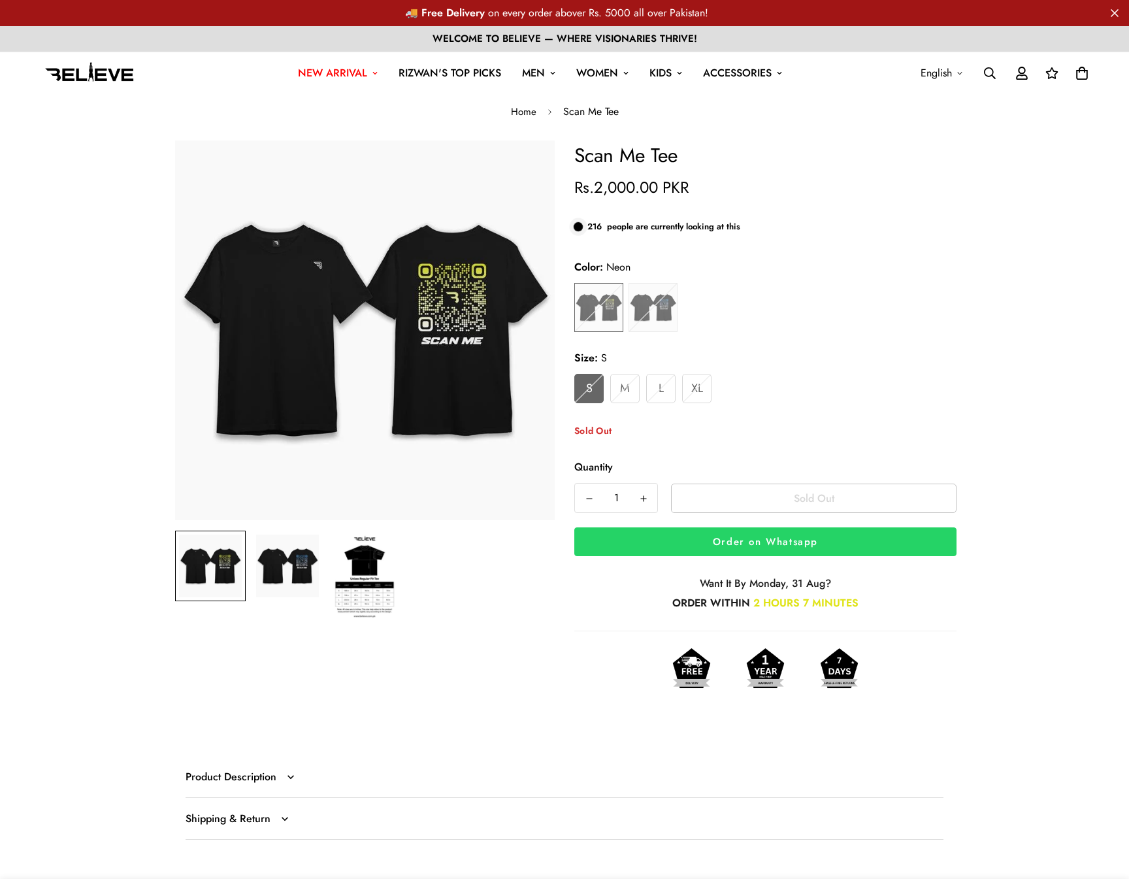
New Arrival (332, 72)
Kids (660, 72)
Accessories (737, 72)
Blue (653, 307)
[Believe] (89, 72)
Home (523, 112)
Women (597, 72)
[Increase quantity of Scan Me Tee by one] (643, 499)
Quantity (593, 466)
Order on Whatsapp (765, 542)
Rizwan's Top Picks (450, 72)
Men (533, 72)
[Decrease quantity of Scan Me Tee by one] (589, 499)
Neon (598, 307)
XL (697, 388)
